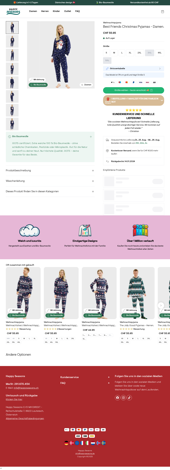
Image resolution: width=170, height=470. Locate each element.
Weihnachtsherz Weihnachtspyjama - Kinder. (99, 325)
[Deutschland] (66, 443)
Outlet (67, 11)
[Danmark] (72, 443)
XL (35, 338)
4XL (18, 342)
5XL (56, 342)
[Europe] (77, 443)
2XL (8, 342)
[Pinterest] (123, 397)
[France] (82, 443)
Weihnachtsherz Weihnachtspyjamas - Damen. (61, 325)
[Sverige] (103, 443)
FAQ (77, 11)
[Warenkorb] (162, 11)
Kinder (56, 11)
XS (13, 338)
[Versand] (133, 152)
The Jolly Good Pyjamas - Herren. (137, 325)
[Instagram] (117, 397)
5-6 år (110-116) (95, 335)
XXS (8, 338)
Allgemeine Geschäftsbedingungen (25, 419)
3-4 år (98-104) (90, 335)
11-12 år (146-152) (111, 335)
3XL (13, 342)
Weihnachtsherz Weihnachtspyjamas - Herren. (23, 325)
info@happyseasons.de (85, 454)
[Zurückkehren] (133, 161)
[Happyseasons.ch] (13, 11)
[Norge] (98, 443)
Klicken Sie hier (14, 399)
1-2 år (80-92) (84, 335)
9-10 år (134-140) (106, 335)
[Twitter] (129, 397)
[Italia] (88, 443)
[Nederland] (93, 443)
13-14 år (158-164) (84, 339)
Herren (45, 11)
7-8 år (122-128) (100, 335)
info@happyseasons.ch (26, 388)
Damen (33, 11)
